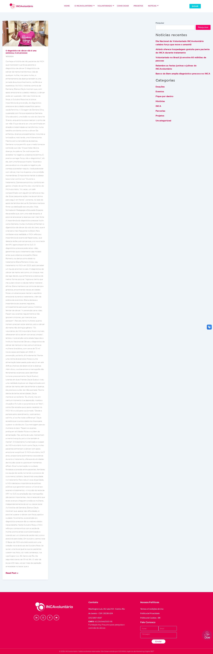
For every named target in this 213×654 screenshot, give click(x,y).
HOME (67, 6)
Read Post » (12, 572)
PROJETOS (138, 6)
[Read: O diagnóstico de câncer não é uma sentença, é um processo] (25, 33)
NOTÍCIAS (152, 6)
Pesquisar (160, 23)
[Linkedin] (36, 617)
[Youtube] (56, 617)
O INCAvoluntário (84, 6)
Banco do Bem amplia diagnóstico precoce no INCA (183, 73)
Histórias (160, 101)
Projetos (160, 115)
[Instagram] (43, 617)
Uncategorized (163, 120)
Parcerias (160, 111)
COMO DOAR (123, 6)
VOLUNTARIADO (105, 6)
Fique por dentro (164, 96)
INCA (158, 106)
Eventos (160, 91)
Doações (160, 86)
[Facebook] (50, 617)
